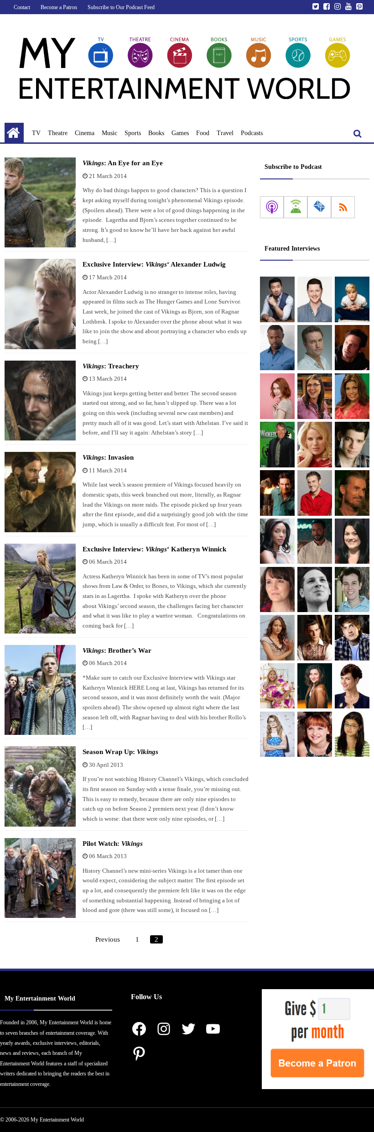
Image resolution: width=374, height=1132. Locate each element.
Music (109, 133)
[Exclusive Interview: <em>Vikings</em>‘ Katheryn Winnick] (40, 589)
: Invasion (108, 457)
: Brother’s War (117, 650)
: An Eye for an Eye (123, 163)
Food (202, 133)
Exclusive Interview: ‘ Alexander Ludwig (154, 264)
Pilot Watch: (113, 843)
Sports (133, 133)
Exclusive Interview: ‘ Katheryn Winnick (154, 549)
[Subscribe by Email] (319, 207)
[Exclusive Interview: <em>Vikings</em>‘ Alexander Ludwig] (40, 304)
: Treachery (111, 366)
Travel (225, 133)
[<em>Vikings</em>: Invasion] (40, 492)
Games (180, 133)
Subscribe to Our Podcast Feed (121, 7)
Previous (107, 939)
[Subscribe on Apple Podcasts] (272, 207)
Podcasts (252, 133)
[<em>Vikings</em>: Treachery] (40, 401)
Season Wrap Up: (120, 751)
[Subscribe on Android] (295, 207)
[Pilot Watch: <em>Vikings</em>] (40, 878)
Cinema (84, 133)
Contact (22, 7)
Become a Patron (59, 7)
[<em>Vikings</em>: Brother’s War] (40, 690)
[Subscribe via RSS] (343, 207)
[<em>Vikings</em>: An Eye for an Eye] (40, 202)
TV (36, 133)
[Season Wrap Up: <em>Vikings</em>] (40, 786)
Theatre (58, 133)
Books (156, 133)
